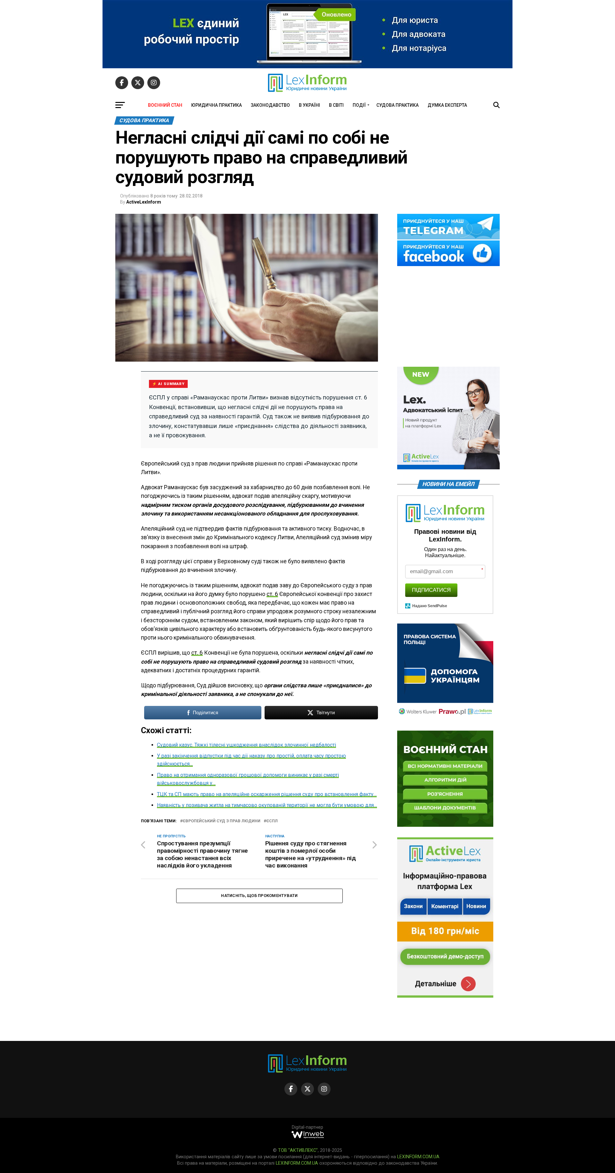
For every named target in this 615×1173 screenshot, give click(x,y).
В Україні (309, 105)
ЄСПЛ (272, 821)
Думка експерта (447, 105)
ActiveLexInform (143, 202)
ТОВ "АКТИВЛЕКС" (298, 1150)
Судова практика (397, 105)
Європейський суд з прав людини (221, 821)
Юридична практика (216, 105)
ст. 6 (272, 594)
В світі (336, 105)
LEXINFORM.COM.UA (418, 1157)
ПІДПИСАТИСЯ (431, 590)
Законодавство (270, 105)
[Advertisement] (448, 317)
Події (359, 105)
